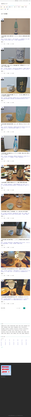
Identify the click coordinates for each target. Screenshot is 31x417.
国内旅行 (19, 331)
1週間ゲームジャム (3, 325)
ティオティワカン (25, 328)
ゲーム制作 (11, 328)
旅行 (28, 331)
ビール (13, 330)
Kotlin (17, 325)
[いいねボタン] (2, 41)
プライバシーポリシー (25, 0)
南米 (16, 331)
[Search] (24, 308)
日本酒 (8, 73)
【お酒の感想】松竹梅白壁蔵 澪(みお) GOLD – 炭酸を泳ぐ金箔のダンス (14, 268)
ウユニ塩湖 (2, 328)
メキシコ (7, 331)
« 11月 (2, 347)
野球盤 (23, 333)
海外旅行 (15, 333)
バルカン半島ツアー (4, 330)
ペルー (21, 330)
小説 (22, 331)
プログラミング (17, 330)
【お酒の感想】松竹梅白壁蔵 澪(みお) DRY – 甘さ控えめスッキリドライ (14, 296)
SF (28, 325)
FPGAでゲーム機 (12, 325)
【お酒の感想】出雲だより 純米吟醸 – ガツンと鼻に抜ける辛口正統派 (14, 211)
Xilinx (9, 327)
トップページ (20, 0)
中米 (10, 331)
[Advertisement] (15, 316)
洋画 (11, 333)
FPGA (8, 325)
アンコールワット (24, 327)
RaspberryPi (25, 325)
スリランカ (20, 328)
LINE (19, 325)
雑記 (5, 9)
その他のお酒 (15, 327)
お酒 (4, 73)
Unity (2, 327)
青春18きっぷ (27, 333)
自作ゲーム (2, 9)
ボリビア (24, 330)
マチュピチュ (3, 331)
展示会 (25, 331)
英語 (7, 9)
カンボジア (7, 328)
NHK (22, 325)
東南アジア (8, 333)
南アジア (13, 331)
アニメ (20, 327)
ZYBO (12, 327)
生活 (17, 333)
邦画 (20, 333)
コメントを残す (12, 73)
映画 (5, 333)
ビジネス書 (9, 330)
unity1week (5, 327)
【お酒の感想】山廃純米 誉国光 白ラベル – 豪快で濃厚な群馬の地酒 (14, 182)
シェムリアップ (16, 328)
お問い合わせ (16, 0)
